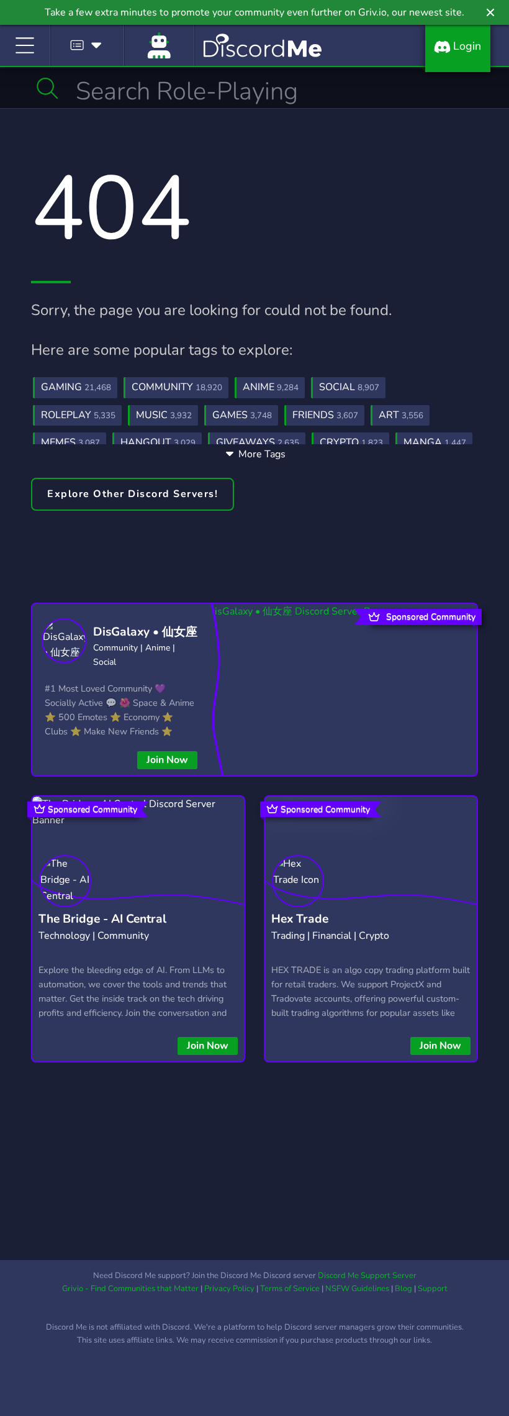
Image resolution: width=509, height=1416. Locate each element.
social (349, 387)
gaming (76, 387)
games (242, 415)
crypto (351, 442)
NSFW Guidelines (357, 1288)
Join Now (167, 760)
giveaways (257, 442)
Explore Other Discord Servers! (132, 494)
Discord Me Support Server (367, 1275)
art (401, 415)
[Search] (47, 88)
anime (271, 387)
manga (434, 442)
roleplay (78, 415)
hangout (158, 442)
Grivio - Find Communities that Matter (130, 1288)
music (164, 415)
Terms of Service (290, 1288)
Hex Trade (299, 919)
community (177, 387)
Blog (403, 1288)
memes (70, 442)
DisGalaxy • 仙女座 (145, 632)
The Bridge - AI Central (102, 919)
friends (325, 415)
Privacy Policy (229, 1288)
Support (433, 1288)
